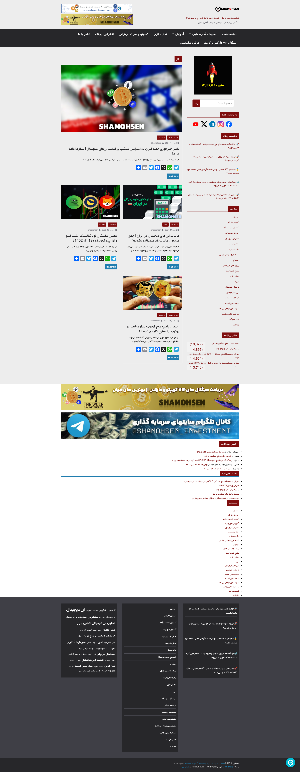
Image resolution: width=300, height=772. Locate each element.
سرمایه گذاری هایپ (204, 34)
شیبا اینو (78, 654)
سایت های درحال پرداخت (228, 308)
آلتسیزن (112, 610)
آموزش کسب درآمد (231, 227)
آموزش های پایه (232, 233)
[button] (190, 34)
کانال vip (111, 670)
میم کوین (110, 666)
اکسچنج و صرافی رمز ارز (134, 34)
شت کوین (92, 654)
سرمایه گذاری (77, 641)
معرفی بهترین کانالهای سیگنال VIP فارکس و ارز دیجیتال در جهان (212, 481)
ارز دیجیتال (161, 137)
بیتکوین (93, 616)
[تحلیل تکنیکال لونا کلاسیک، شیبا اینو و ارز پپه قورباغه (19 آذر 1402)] (90, 202)
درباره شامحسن (189, 42)
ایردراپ (236, 260)
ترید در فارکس (232, 292)
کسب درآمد (234, 319)
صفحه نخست (229, 34)
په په (96, 666)
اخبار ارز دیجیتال (104, 34)
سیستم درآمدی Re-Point (227, 348)
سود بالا (110, 648)
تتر (74, 617)
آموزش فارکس (233, 222)
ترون (89, 630)
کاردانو (71, 666)
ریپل (80, 636)
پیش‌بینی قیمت (84, 665)
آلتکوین (103, 610)
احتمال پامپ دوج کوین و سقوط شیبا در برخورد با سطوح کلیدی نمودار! (153, 329)
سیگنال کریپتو (106, 654)
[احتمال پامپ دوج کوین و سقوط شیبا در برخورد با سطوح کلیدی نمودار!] (152, 293)
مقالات (165, 224)
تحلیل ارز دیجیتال (103, 622)
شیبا (85, 654)
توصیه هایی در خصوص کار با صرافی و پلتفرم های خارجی (215, 498)
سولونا (92, 648)
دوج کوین (89, 636)
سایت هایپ (92, 642)
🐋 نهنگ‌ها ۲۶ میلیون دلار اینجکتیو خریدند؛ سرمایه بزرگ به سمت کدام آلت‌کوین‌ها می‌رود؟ (213, 183)
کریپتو (104, 670)
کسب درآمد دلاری (84, 671)
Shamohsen (156, 143)
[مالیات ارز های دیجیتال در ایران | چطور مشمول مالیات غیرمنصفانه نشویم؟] (152, 202)
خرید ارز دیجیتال (105, 635)
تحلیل (69, 617)
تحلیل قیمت (97, 630)
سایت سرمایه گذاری (106, 642)
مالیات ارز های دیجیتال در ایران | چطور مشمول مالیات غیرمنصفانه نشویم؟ (153, 238)
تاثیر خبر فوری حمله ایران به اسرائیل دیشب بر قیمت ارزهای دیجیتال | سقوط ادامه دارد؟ (124, 151)
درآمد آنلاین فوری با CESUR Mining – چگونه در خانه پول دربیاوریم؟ (201, 460)
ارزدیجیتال (110, 617)
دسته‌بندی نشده (232, 297)
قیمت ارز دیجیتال (93, 659)
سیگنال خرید (83, 648)
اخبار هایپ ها (233, 243)
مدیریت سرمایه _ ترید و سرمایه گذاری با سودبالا (212, 18)
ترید (237, 281)
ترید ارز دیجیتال (232, 287)
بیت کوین (81, 617)
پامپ (101, 666)
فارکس (71, 654)
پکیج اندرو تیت (232, 270)
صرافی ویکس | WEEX (229, 485)
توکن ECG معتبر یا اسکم (197, 464)
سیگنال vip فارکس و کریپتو (220, 42)
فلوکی (113, 660)
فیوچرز (107, 660)
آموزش (179, 34)
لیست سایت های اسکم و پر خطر (225, 343)
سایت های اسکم (232, 303)
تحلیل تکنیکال (108, 630)
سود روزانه (100, 648)
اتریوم (89, 610)
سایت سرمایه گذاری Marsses (210, 451)
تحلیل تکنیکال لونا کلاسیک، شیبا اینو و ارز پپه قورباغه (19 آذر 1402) (91, 238)
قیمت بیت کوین (75, 660)
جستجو (196, 103)
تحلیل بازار (160, 34)
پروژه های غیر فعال (231, 265)
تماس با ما (84, 34)
